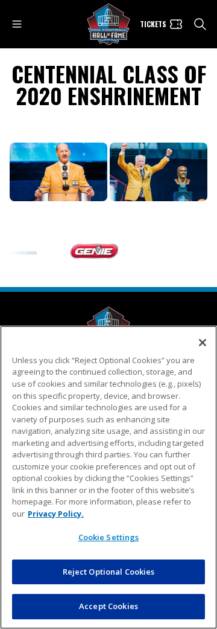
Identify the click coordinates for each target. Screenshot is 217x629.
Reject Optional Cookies (109, 571)
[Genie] (91, 251)
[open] (17, 24)
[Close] (202, 342)
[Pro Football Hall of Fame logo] (108, 24)
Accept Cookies (108, 606)
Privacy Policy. (56, 513)
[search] (200, 24)
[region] (108, 477)
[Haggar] (168, 251)
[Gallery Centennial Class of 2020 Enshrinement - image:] (58, 172)
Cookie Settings (108, 537)
